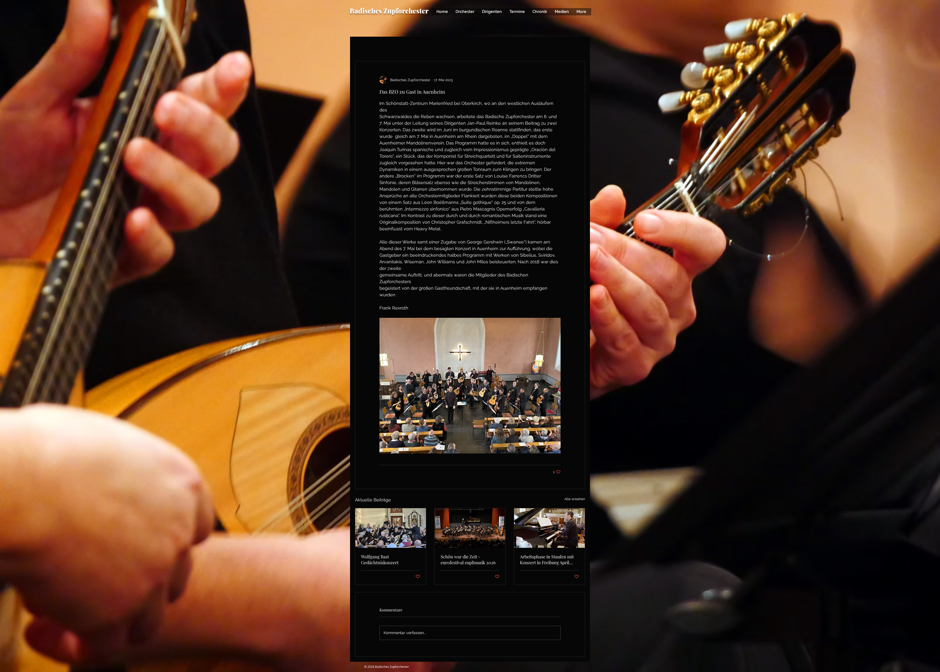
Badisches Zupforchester (389, 10)
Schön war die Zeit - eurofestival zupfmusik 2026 (468, 559)
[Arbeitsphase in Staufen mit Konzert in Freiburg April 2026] (549, 528)
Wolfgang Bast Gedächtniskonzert (380, 559)
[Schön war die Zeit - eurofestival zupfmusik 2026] (470, 528)
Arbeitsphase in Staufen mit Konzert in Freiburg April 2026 (547, 559)
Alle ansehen (574, 499)
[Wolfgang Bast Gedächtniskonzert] (390, 528)
